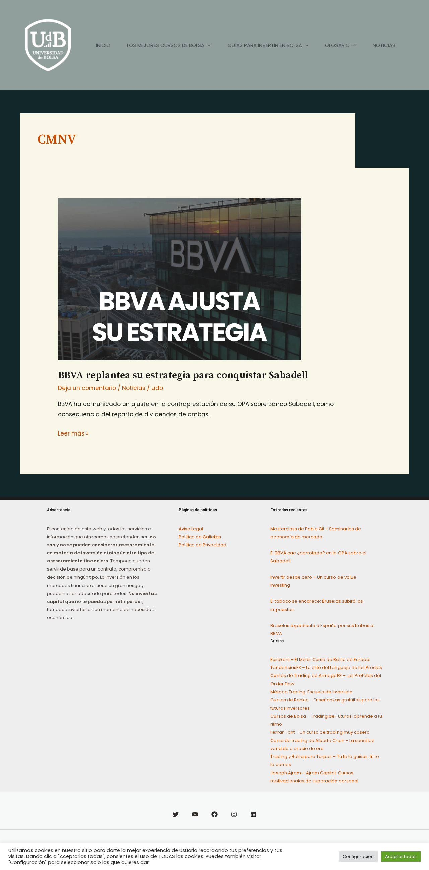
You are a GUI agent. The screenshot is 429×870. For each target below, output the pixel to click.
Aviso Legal (191, 529)
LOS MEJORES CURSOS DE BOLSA (165, 45)
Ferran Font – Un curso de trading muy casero (320, 732)
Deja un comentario (87, 388)
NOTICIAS (384, 45)
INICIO (103, 45)
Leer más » (73, 433)
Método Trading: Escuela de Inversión (311, 692)
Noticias (133, 388)
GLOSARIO (337, 45)
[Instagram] (234, 814)
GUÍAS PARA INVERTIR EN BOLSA (265, 45)
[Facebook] (214, 814)
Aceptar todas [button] (401, 856)
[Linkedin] (253, 814)
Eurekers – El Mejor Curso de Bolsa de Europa (319, 659)
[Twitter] (176, 814)
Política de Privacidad (202, 545)
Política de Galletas (200, 537)
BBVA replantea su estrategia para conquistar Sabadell (183, 375)
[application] (207, 45)
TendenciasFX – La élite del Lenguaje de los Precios (326, 667)
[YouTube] (195, 814)
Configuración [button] (358, 856)
